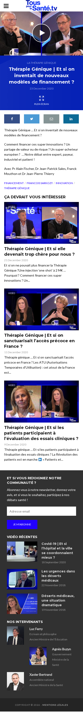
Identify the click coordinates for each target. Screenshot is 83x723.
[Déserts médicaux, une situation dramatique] (22, 604)
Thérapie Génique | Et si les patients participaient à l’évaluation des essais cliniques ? (41, 433)
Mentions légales (55, 704)
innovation (64, 183)
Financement (14, 183)
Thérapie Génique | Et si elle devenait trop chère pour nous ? (39, 251)
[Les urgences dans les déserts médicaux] (22, 579)
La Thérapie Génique (41, 62)
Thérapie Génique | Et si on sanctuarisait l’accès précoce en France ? (39, 341)
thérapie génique (17, 188)
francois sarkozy (40, 183)
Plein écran (41, 104)
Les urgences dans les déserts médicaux (58, 576)
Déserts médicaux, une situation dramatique (58, 600)
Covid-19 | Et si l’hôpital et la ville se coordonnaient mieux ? (57, 551)
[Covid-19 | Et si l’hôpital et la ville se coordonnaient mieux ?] (22, 551)
